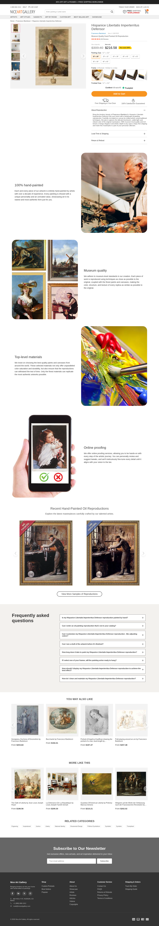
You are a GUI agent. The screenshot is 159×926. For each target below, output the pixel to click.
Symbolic (108, 826)
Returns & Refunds (104, 892)
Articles (72, 898)
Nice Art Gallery (26, 12)
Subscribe (104, 861)
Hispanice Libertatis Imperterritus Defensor (47, 21)
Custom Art (65, 17)
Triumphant (130, 826)
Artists (13, 17)
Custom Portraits (48, 886)
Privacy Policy (102, 895)
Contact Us (101, 886)
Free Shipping (133, 12)
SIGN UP (139, 7)
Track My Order (131, 886)
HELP (25, 7)
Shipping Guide (131, 889)
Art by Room (51, 17)
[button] (23, 56)
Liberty (48, 826)
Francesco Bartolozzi (23, 21)
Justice (38, 826)
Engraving (15, 826)
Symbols (119, 826)
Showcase (97, 17)
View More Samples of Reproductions (79, 594)
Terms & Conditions (104, 898)
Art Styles (25, 17)
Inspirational (27, 826)
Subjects (37, 17)
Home (12, 21)
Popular (45, 892)
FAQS (99, 889)
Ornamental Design (76, 826)
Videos (72, 901)
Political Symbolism (94, 826)
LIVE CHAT (34, 7)
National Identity (60, 826)
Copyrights (74, 904)
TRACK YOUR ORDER (126, 7)
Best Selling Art (81, 17)
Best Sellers (46, 889)
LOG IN (146, 7)
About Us (73, 886)
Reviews (73, 895)
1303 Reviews (104, 39)
